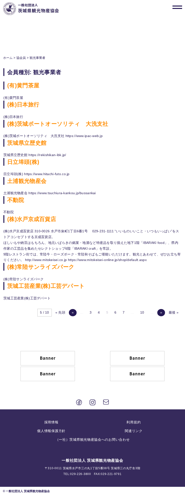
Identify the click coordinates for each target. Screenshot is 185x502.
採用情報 (51, 422)
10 (142, 312)
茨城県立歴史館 (26, 143)
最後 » (173, 312)
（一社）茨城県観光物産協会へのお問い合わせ (92, 439)
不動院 (15, 200)
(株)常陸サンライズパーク (41, 267)
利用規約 (133, 422)
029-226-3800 (80, 474)
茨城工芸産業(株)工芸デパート (46, 286)
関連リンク (134, 431)
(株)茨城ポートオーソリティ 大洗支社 (57, 124)
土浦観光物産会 (26, 181)
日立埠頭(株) (23, 162)
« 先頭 (60, 312)
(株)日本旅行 (23, 104)
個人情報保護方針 (51, 431)
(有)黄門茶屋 (23, 85)
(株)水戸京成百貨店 (31, 219)
